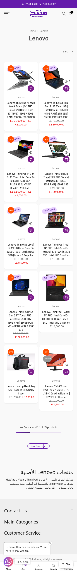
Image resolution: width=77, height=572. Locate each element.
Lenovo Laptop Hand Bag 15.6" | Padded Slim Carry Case (21, 390)
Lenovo (21, 97)
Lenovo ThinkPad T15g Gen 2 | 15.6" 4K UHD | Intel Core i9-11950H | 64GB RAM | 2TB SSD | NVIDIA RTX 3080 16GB (56, 110)
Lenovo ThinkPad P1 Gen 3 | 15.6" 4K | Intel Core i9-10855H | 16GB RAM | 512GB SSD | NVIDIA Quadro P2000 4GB (21, 181)
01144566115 (31, 4)
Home (32, 30)
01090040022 (49, 4)
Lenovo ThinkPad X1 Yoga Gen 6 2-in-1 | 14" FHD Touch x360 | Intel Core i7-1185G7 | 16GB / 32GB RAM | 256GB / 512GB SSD (21, 110)
